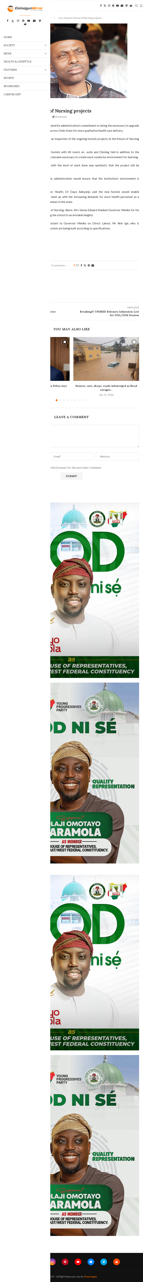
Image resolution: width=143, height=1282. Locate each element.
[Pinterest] (113, 5)
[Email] (122, 5)
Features (10, 69)
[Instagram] (109, 5)
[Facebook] (101, 5)
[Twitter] (105, 5)
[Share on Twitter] (85, 265)
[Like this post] (77, 265)
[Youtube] (117, 5)
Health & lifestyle (17, 61)
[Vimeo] (126, 5)
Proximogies (90, 1276)
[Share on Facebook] (81, 265)
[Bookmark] (141, 5)
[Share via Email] (92, 265)
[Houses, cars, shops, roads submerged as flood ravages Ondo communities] (106, 359)
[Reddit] (131, 5)
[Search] (136, 5)
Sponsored (12, 86)
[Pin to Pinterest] (89, 265)
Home (8, 37)
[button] (134, 369)
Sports (9, 78)
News (7, 53)
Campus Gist (12, 94)
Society (9, 45)
